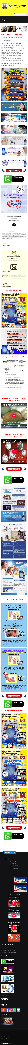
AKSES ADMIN (19, 1041)
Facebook (2, 999)
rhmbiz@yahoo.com (9, 955)
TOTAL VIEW (14, 874)
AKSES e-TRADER (11, 1041)
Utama (3, 18)
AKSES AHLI (3, 1041)
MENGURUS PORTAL (6, 1043)
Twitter (5, 999)
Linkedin (7, 999)
